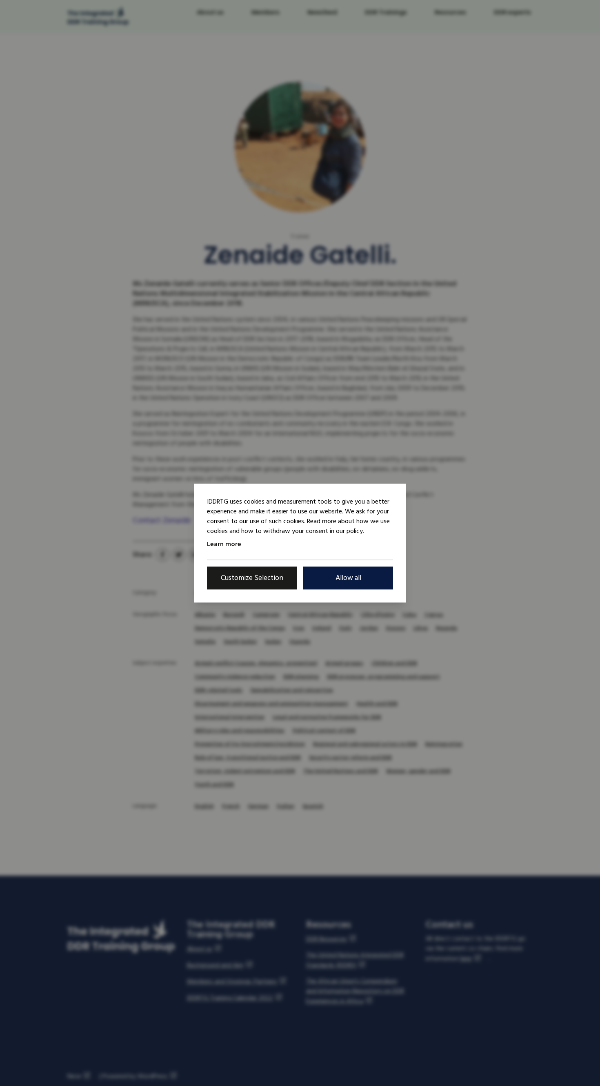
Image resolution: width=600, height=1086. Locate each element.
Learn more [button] (224, 544)
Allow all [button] (348, 578)
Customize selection (252, 578)
